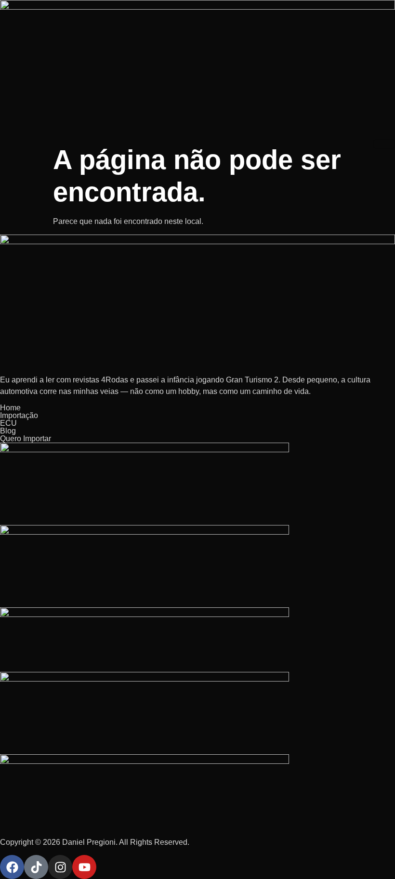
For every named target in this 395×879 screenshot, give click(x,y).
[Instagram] (60, 867)
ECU (8, 423)
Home (10, 408)
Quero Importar (25, 438)
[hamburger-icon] (384, 144)
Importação (19, 415)
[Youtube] (84, 867)
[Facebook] (12, 867)
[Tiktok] (36, 867)
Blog (8, 431)
